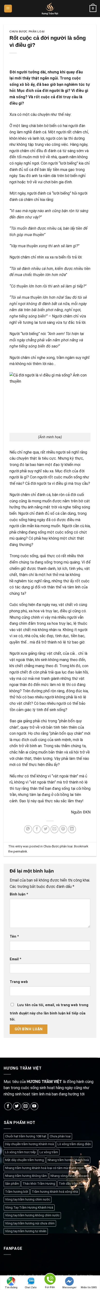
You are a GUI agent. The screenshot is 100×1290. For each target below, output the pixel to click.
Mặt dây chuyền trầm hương (24, 1160)
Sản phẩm (12, 1183)
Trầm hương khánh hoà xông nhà (55, 1191)
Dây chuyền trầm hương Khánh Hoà (29, 1144)
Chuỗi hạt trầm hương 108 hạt (25, 1136)
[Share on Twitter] (46, 829)
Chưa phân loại (60, 1136)
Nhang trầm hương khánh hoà (68, 1160)
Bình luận (19, 894)
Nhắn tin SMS (89, 1287)
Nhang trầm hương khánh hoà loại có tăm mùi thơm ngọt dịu (47, 1168)
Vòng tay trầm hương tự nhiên (25, 1231)
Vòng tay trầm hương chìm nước (27, 1199)
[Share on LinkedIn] (72, 829)
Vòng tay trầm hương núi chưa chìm (30, 1223)
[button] (8, 9)
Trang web (19, 982)
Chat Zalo (31, 1287)
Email (15, 959)
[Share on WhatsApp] (28, 829)
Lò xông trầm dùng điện (74, 1144)
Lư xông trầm (49, 1152)
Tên (14, 936)
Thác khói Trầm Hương (39, 1183)
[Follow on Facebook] (8, 1106)
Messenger (69, 1287)
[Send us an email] (26, 1106)
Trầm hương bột (16, 1191)
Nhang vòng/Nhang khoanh (69, 1176)
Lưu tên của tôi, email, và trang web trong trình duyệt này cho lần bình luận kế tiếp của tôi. (49, 1012)
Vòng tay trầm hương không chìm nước (32, 1215)
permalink (20, 851)
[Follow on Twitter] (17, 1106)
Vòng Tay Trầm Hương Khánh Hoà (29, 1207)
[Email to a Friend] (54, 829)
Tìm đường (11, 1287)
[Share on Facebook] (37, 829)
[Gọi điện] (50, 1280)
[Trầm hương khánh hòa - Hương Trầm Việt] (50, 8)
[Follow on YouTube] (34, 1106)
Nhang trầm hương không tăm (26, 1176)
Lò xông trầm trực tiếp (20, 1152)
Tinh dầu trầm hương (73, 1183)
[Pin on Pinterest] (63, 829)
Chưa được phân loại (27, 31)
